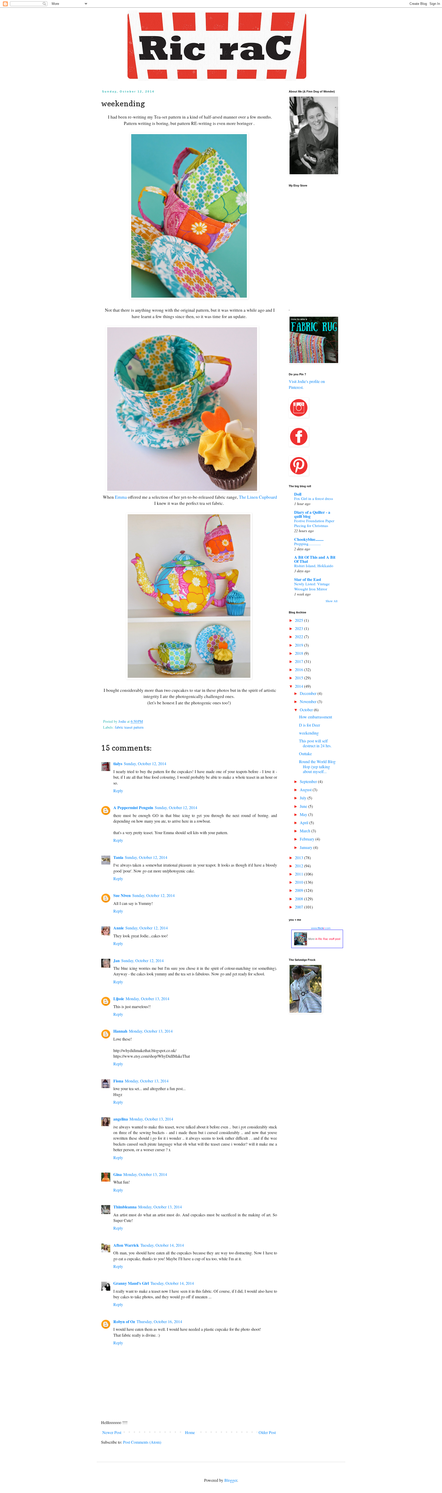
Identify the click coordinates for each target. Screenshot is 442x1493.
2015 (299, 677)
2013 (299, 857)
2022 (299, 636)
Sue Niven (122, 895)
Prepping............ (307, 543)
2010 (299, 882)
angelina (120, 1119)
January (306, 847)
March (305, 830)
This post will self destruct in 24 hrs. (315, 743)
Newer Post (111, 1432)
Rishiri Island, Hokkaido (313, 565)
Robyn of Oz (124, 1321)
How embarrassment (315, 716)
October (307, 709)
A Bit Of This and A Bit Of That (314, 559)
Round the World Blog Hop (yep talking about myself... (317, 766)
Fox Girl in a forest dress (313, 498)
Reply (118, 790)
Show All (331, 601)
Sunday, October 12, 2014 (145, 763)
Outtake (305, 753)
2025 (299, 620)
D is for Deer (309, 725)
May (304, 814)
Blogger (230, 1480)
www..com (320, 928)
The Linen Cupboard (258, 497)
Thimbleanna (125, 1207)
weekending (309, 733)
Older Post (267, 1432)
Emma (121, 497)
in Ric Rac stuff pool (327, 938)
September (309, 781)
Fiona (118, 1081)
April (304, 822)
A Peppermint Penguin (133, 807)
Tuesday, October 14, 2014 (162, 1245)
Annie (118, 928)
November (308, 701)
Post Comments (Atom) (142, 1442)
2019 (299, 645)
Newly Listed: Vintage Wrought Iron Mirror (312, 586)
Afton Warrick (126, 1245)
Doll (297, 494)
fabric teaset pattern (129, 727)
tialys (117, 763)
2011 (299, 874)
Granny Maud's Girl (131, 1283)
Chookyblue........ (309, 539)
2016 (299, 669)
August (306, 789)
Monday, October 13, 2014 (147, 998)
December (308, 693)
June (304, 806)
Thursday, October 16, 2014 (159, 1321)
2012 (299, 865)
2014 (299, 686)
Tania (118, 857)
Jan (116, 960)
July (303, 797)
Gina (117, 1174)
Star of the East (307, 579)
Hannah (120, 1031)
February (307, 839)
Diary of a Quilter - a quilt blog (312, 514)
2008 (299, 898)
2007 (299, 906)
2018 (299, 653)
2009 (299, 890)
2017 (299, 661)
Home (190, 1432)
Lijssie (118, 998)
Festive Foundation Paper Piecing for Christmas (314, 523)
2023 (299, 628)
